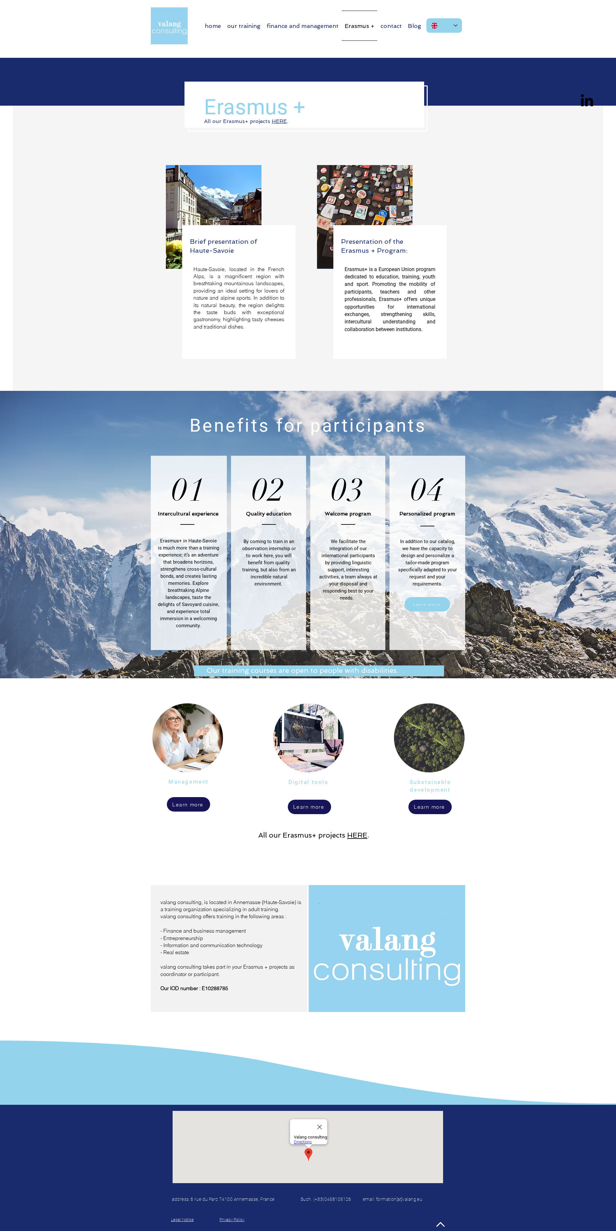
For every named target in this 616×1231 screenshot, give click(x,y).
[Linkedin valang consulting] (587, 101)
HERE (279, 121)
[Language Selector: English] (444, 25)
